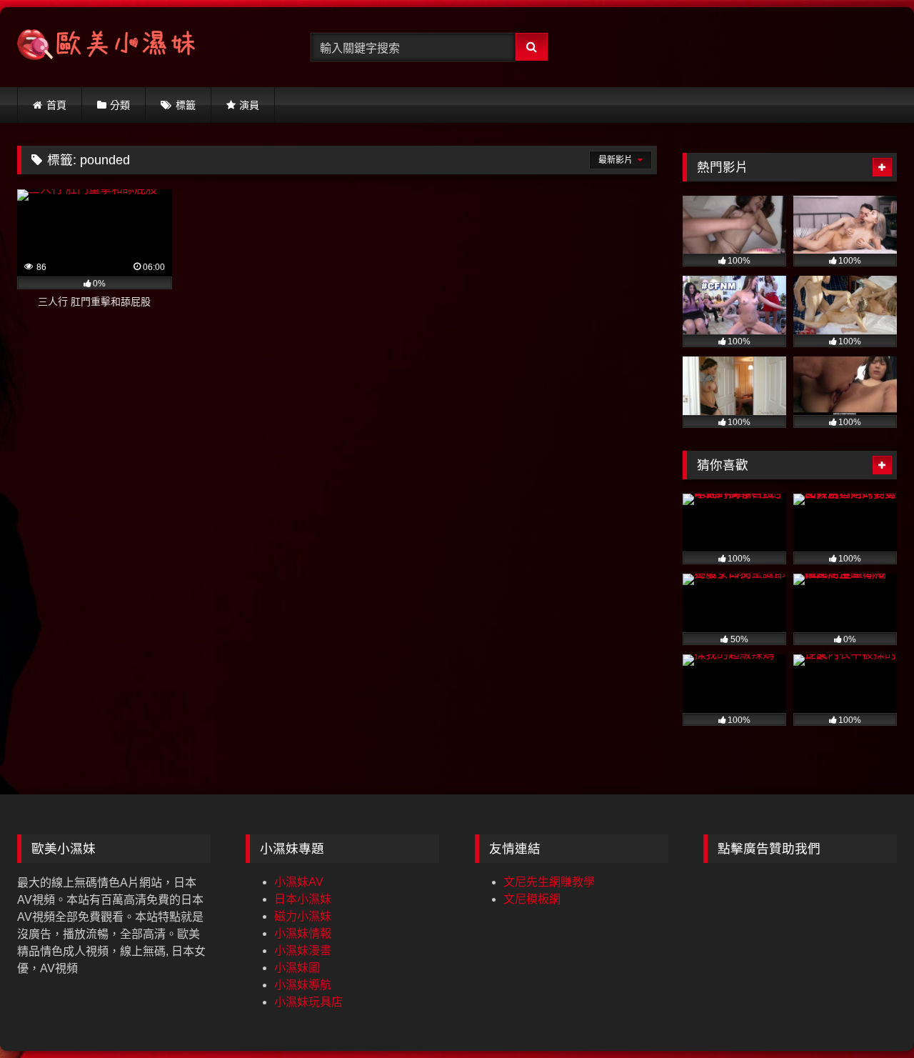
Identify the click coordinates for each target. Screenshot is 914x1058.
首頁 (56, 105)
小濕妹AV (298, 882)
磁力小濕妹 (302, 916)
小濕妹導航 (302, 985)
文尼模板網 (532, 899)
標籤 (186, 105)
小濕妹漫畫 (302, 950)
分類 (120, 105)
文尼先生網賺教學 (549, 882)
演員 (249, 105)
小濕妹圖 (297, 968)
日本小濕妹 (302, 899)
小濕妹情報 (302, 933)
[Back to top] (869, 1015)
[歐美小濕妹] (106, 47)
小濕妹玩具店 (308, 1002)
